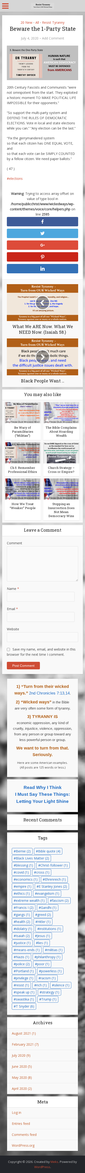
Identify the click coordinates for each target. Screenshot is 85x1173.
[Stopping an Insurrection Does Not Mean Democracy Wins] (61, 488)
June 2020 (19, 1066)
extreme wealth (30, 900)
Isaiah (23, 936)
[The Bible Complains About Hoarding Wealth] (61, 412)
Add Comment (53, 38)
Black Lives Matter (32, 858)
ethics (23, 893)
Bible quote (49, 851)
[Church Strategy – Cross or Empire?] (61, 452)
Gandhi (48, 907)
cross (42, 872)
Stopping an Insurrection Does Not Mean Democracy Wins (61, 510)
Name (13, 588)
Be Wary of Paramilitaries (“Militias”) (22, 431)
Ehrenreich (55, 879)
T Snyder (25, 1006)
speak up (25, 992)
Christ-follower (54, 865)
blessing (24, 865)
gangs (23, 914)
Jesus (43, 936)
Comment (14, 543)
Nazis (22, 957)
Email (12, 609)
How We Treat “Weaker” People (23, 506)
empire (23, 886)
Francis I (25, 907)
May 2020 (19, 1077)
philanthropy (48, 957)
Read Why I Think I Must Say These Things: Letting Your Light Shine (42, 794)
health (23, 921)
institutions (50, 928)
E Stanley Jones (53, 886)
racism (48, 978)
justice (23, 943)
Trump (48, 999)
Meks (54, 1162)
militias (55, 950)
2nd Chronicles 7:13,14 (49, 693)
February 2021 (23, 1044)
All (37, 22)
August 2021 (21, 1033)
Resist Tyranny (53, 22)
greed (44, 914)
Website (13, 629)
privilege (24, 978)
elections (16, 178)
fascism (60, 900)
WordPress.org (23, 1145)
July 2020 (19, 1055)
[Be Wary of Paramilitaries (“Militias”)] (22, 412)
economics (27, 879)
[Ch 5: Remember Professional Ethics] (22, 452)
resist (22, 985)
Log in (16, 1112)
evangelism (48, 893)
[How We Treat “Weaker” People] (22, 488)
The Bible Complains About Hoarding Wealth (61, 431)
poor (43, 964)
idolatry (24, 928)
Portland (25, 971)
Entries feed (21, 1123)
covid (22, 872)
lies (43, 943)
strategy (50, 992)
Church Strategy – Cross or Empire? (61, 470)
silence (61, 985)
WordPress (42, 1167)
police (23, 964)
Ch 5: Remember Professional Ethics (22, 470)
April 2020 (19, 1088)
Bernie (23, 851)
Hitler (44, 921)
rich (41, 985)
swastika (25, 999)
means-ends (28, 950)
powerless (51, 971)
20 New (26, 22)
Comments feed (24, 1134)
